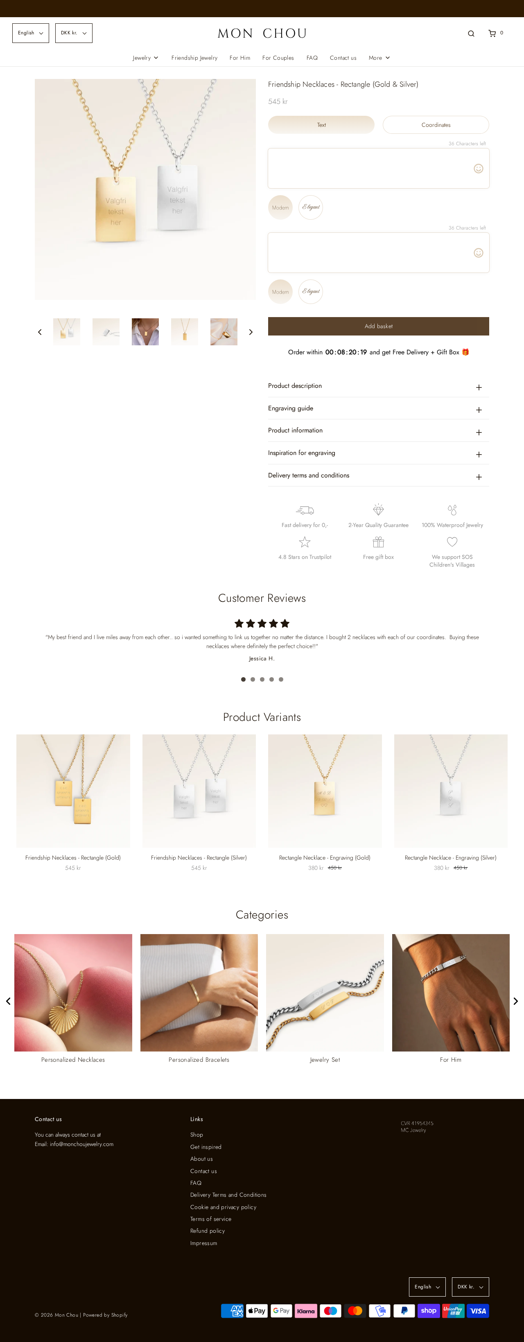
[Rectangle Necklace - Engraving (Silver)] (451, 791)
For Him (240, 58)
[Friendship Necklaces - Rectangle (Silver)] (199, 791)
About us (201, 1159)
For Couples (278, 58)
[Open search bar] (471, 33)
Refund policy (207, 1231)
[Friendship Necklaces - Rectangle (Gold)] (73, 791)
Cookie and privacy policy (223, 1207)
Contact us (343, 58)
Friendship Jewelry (194, 58)
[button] (40, 332)
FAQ (312, 58)
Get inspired (206, 1147)
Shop (196, 1134)
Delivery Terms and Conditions (228, 1195)
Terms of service (210, 1219)
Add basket (379, 326)
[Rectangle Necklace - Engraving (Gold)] (325, 791)
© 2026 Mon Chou (56, 1315)
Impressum (203, 1243)
